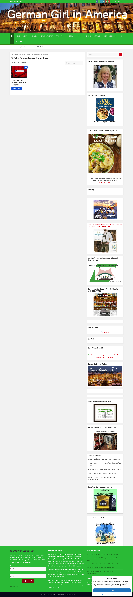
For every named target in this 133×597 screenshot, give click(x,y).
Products (59, 36)
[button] (130, 578)
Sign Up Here (28, 581)
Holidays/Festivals (93, 36)
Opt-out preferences (106, 594)
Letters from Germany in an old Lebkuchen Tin (102, 473)
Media (25, 36)
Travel (34, 36)
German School (110, 36)
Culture (70, 36)
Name (11, 573)
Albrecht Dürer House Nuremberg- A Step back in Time (104, 469)
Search (120, 54)
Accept (112, 590)
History (19, 41)
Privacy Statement (115, 594)
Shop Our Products (119, 1)
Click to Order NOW (105, 183)
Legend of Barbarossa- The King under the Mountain (104, 459)
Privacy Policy (14, 586)
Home (112, 1)
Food (79, 36)
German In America (46, 36)
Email (11, 565)
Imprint (120, 594)
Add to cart (16, 88)
